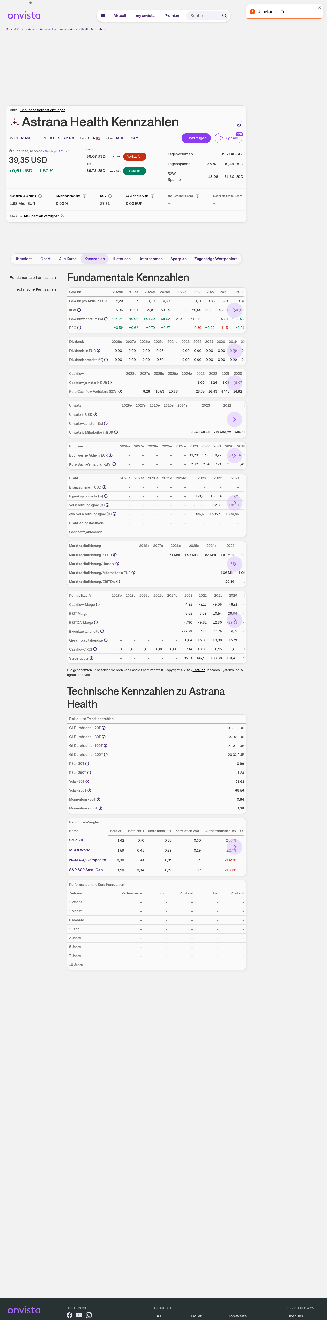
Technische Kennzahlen (35, 289)
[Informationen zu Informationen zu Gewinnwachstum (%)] (106, 318)
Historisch (122, 258)
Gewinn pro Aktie (137, 196)
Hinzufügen (196, 138)
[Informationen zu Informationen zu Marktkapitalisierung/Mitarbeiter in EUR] (133, 572)
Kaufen (134, 171)
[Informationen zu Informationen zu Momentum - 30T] (98, 799)
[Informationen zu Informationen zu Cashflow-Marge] (98, 604)
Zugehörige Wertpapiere (216, 258)
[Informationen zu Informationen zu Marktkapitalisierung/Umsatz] (117, 563)
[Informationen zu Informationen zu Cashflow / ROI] (95, 649)
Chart (45, 258)
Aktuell (120, 15)
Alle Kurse (68, 258)
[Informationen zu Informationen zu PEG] (79, 327)
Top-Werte (238, 1316)
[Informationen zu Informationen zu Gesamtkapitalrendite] (106, 640)
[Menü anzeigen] (103, 16)
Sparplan (178, 258)
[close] (319, 7)
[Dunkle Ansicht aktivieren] (31, 2)
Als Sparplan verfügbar (41, 216)
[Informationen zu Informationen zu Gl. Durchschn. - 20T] (104, 727)
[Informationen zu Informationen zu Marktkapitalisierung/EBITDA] (118, 581)
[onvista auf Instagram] (89, 1316)
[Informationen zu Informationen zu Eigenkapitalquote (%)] (106, 496)
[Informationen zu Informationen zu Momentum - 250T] (100, 808)
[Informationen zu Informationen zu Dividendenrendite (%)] (106, 359)
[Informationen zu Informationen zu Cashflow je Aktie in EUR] (110, 382)
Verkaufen (135, 156)
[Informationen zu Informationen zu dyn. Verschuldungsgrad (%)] (114, 513)
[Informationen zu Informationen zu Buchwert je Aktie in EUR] (111, 455)
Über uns (295, 1316)
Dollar (196, 1316)
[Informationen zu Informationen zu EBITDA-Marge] (96, 622)
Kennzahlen (94, 258)
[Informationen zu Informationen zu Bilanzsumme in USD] (104, 487)
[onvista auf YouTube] (79, 1316)
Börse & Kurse (15, 29)
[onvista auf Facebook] (69, 1316)
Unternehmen (150, 258)
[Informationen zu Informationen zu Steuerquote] (91, 658)
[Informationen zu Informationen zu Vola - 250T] (89, 790)
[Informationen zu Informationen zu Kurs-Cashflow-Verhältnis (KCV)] (120, 391)
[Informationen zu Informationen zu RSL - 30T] (87, 763)
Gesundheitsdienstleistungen (42, 110)
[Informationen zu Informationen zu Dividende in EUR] (98, 350)
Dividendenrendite (68, 196)
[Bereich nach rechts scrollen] (234, 310)
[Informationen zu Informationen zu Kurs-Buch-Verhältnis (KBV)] (114, 464)
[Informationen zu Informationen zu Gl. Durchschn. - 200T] (106, 754)
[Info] (40, 196)
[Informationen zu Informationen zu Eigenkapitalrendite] (102, 631)
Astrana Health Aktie (53, 29)
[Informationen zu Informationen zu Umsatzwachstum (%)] (106, 423)
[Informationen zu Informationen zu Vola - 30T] (87, 781)
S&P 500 (76, 840)
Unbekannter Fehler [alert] (275, 12)
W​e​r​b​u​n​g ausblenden (168, 65)
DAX (158, 1316)
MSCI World (80, 850)
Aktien (32, 29)
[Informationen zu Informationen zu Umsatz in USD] (95, 414)
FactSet (199, 670)
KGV (103, 196)
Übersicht (23, 258)
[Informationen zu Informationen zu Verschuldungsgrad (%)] (107, 505)
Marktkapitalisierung (23, 196)
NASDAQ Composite (87, 860)
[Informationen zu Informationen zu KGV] (79, 309)
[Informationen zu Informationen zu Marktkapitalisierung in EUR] (115, 554)
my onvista (145, 15)
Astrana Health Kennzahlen (88, 29)
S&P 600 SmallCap (86, 870)
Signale (231, 138)
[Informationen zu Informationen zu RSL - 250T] (89, 772)
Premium (173, 15)
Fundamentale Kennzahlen (33, 277)
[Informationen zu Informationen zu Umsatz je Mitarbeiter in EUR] (116, 432)
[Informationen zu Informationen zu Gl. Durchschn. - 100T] (105, 745)
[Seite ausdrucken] (239, 124)
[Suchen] (224, 16)
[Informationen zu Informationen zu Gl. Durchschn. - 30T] (104, 736)
